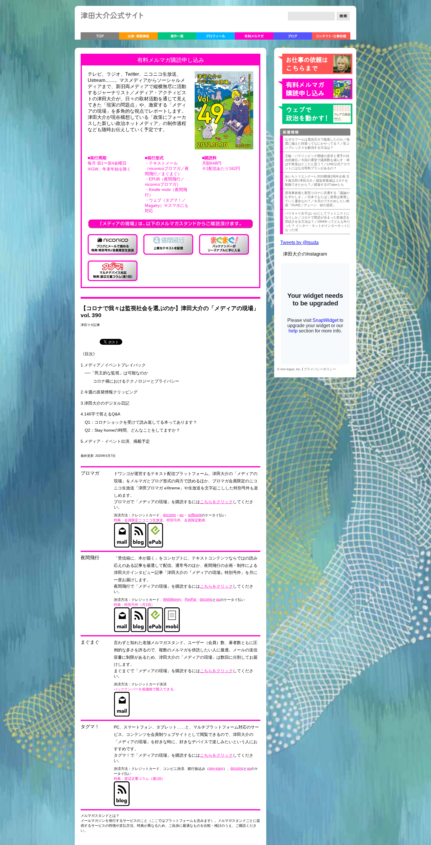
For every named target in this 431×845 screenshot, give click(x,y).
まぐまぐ (90, 642)
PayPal (190, 599)
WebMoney (172, 599)
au (181, 515)
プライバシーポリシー (320, 369)
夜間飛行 (90, 557)
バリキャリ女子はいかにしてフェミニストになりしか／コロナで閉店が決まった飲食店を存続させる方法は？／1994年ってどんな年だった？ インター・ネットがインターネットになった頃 (317, 221)
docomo (169, 515)
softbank (194, 515)
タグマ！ (90, 726)
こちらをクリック (216, 502)
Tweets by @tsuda (299, 242)
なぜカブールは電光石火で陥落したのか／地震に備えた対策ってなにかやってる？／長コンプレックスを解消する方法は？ (317, 143)
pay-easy (216, 768)
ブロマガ (90, 473)
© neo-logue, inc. (289, 369)
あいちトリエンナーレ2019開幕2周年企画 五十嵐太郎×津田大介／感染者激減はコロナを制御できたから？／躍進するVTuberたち (317, 180)
